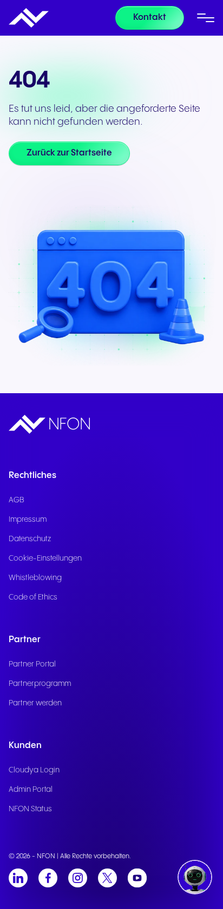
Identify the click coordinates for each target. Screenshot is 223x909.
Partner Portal (32, 664)
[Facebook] (47, 877)
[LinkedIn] (18, 877)
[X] (107, 877)
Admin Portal (31, 789)
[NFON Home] (29, 18)
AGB (16, 500)
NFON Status (30, 809)
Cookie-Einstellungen (45, 558)
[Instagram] (77, 877)
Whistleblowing (35, 578)
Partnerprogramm (40, 684)
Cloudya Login (34, 770)
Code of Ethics (33, 597)
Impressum (28, 519)
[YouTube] (137, 877)
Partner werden (35, 703)
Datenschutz (30, 539)
